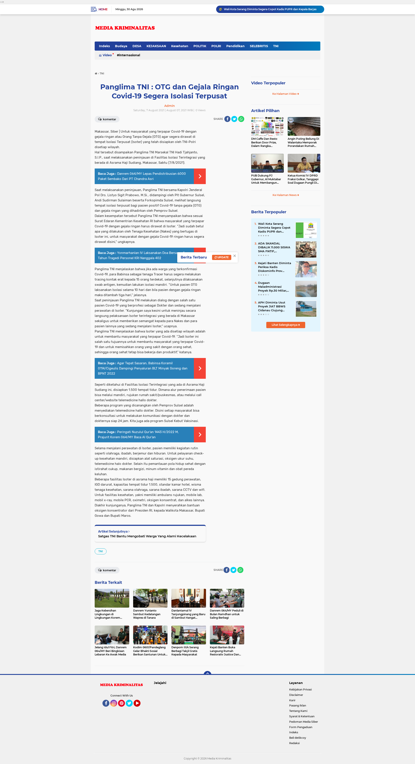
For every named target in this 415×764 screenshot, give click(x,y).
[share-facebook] (227, 119)
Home (103, 9)
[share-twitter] (234, 119)
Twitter (131, 709)
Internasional (129, 55)
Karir (292, 700)
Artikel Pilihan (265, 110)
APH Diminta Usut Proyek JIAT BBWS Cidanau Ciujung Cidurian (271, 306)
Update (223, 257)
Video (107, 55)
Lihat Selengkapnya (285, 324)
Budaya (121, 46)
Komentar (109, 119)
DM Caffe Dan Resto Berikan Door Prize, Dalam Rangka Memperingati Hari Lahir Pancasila (267, 142)
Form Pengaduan (300, 727)
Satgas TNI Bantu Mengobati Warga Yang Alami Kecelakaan (147, 536)
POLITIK (199, 46)
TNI (276, 46)
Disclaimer (296, 695)
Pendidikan (235, 46)
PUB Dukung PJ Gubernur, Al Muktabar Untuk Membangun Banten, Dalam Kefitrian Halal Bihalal (267, 179)
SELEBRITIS (259, 46)
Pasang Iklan (297, 705)
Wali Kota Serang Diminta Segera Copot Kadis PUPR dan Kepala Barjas (274, 228)
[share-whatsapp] (241, 119)
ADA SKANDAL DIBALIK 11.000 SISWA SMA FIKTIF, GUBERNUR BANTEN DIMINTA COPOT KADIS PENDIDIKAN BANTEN (274, 247)
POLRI (216, 46)
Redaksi (294, 743)
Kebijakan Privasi (300, 689)
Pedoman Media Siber (303, 721)
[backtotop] (207, 675)
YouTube (140, 709)
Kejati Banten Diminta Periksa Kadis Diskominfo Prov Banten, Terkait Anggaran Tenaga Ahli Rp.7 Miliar (274, 267)
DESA (136, 46)
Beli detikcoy (297, 737)
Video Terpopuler (268, 83)
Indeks (104, 46)
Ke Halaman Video (284, 93)
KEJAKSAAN (156, 46)
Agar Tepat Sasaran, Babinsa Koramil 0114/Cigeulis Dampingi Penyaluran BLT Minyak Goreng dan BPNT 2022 (142, 368)
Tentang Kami (298, 711)
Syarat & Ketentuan (301, 716)
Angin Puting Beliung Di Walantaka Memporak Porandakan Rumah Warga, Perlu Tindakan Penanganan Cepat (303, 142)
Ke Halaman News (285, 195)
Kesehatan (179, 46)
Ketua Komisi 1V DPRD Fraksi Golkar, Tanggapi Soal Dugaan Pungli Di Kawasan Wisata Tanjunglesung (303, 179)
